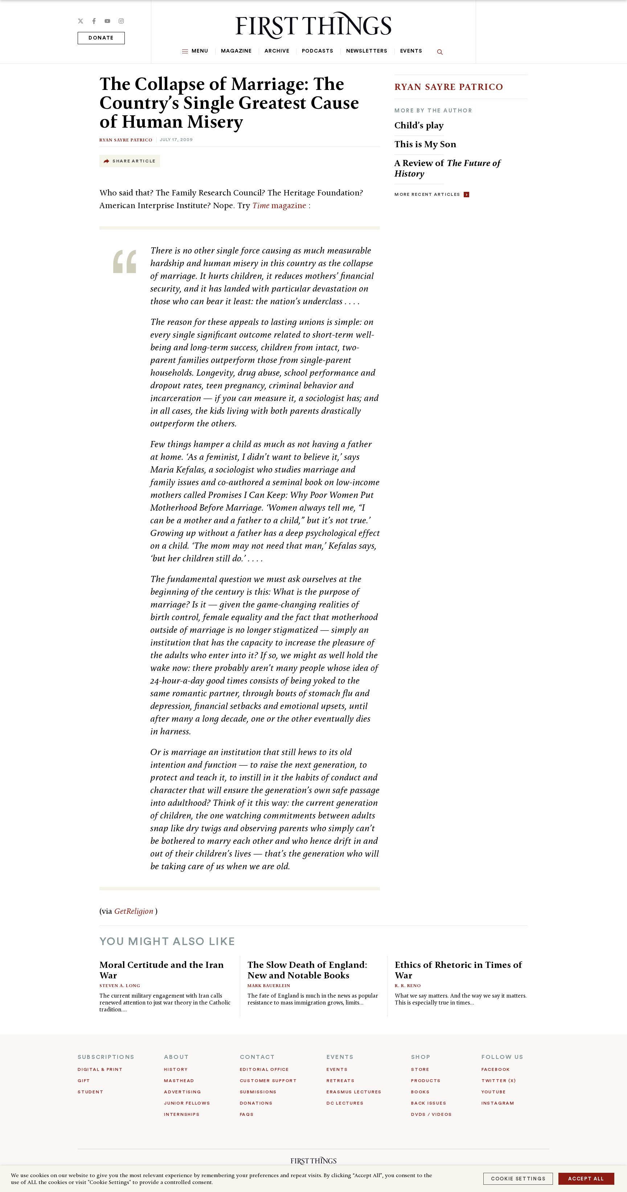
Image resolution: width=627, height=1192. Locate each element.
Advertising (182, 1092)
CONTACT (257, 1057)
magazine (280, 205)
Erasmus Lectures (354, 1092)
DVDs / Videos (431, 1114)
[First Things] (313, 25)
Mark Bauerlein (268, 985)
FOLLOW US (502, 1057)
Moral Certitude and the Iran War (161, 970)
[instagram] (121, 21)
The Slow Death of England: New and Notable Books (307, 970)
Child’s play (418, 125)
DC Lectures (345, 1103)
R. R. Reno (408, 985)
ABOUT (176, 1057)
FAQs (247, 1114)
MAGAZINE (236, 51)
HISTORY (176, 1069)
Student (90, 1092)
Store (420, 1069)
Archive (277, 51)
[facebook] (94, 21)
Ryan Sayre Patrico (125, 140)
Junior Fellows (187, 1103)
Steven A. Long (119, 985)
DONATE (101, 38)
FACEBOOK (495, 1069)
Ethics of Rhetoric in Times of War (458, 970)
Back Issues (428, 1103)
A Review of (447, 168)
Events (411, 51)
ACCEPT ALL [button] (586, 1178)
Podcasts (317, 51)
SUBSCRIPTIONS (106, 1057)
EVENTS (340, 1057)
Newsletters (367, 51)
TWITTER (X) (498, 1080)
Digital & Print (100, 1069)
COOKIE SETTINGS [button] (518, 1178)
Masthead (179, 1080)
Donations (256, 1103)
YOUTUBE (493, 1092)
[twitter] (80, 21)
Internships (182, 1114)
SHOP (421, 1057)
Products (426, 1080)
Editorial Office (264, 1069)
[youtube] (107, 21)
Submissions (258, 1092)
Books (420, 1092)
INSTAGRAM (498, 1103)
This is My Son (425, 144)
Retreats (341, 1080)
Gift (84, 1080)
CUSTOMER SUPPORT (268, 1080)
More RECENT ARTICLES (427, 194)
